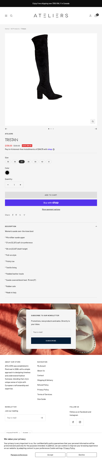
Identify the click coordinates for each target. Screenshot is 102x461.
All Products (15, 29)
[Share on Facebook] (12, 215)
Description (10, 226)
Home (7, 29)
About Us (41, 370)
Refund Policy (43, 385)
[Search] (11, 16)
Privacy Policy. (69, 448)
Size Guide (41, 399)
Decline (82, 455)
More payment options (51, 209)
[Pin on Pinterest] (16, 215)
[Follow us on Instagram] (79, 422)
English (25, 433)
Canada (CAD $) (12, 433)
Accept (50, 455)
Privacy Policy (43, 389)
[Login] (90, 16)
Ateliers (9, 134)
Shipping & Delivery (45, 380)
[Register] (42, 418)
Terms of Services (44, 394)
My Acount (41, 366)
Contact (40, 375)
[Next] (96, 129)
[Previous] (6, 129)
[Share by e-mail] (24, 215)
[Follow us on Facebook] (73, 422)
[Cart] (96, 15)
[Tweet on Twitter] (20, 215)
